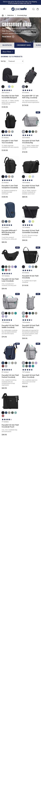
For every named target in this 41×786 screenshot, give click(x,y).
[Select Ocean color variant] (6, 131)
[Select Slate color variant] (23, 86)
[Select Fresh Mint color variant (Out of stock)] (9, 363)
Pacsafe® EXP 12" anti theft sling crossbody (30, 97)
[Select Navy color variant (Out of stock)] (33, 266)
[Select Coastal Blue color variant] (29, 131)
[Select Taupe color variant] (6, 86)
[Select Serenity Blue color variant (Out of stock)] (33, 176)
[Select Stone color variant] (36, 131)
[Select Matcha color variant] (12, 86)
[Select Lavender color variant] (12, 266)
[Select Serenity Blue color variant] (9, 86)
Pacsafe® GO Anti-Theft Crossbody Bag (30, 142)
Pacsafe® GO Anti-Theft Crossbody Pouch (10, 426)
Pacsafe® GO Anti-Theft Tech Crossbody (30, 326)
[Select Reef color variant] (3, 270)
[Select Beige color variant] (9, 131)
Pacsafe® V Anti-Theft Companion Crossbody (10, 187)
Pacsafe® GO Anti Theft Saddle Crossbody (10, 326)
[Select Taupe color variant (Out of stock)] (26, 176)
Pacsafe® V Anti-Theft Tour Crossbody (10, 142)
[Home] (3, 15)
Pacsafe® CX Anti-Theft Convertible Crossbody (30, 231)
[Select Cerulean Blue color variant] (15, 266)
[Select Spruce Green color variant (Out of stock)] (15, 363)
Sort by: (3, 61)
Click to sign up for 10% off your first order (15, 1)
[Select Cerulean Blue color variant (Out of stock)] (6, 316)
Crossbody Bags (24, 45)
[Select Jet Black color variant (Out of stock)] (3, 221)
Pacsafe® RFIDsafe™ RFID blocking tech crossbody (9, 232)
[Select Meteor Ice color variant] (23, 131)
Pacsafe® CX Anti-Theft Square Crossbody (30, 187)
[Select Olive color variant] (36, 266)
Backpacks (7, 45)
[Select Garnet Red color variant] (3, 366)
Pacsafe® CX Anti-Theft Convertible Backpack (10, 97)
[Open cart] (37, 9)
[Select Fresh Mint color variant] (23, 316)
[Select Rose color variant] (6, 270)
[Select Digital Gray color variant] (12, 131)
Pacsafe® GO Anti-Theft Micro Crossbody (30, 376)
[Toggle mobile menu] (4, 9)
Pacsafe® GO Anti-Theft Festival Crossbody (10, 376)
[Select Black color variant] (3, 86)
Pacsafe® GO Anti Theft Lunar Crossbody (10, 280)
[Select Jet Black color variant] (3, 131)
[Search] (33, 9)
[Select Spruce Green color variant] (33, 131)
